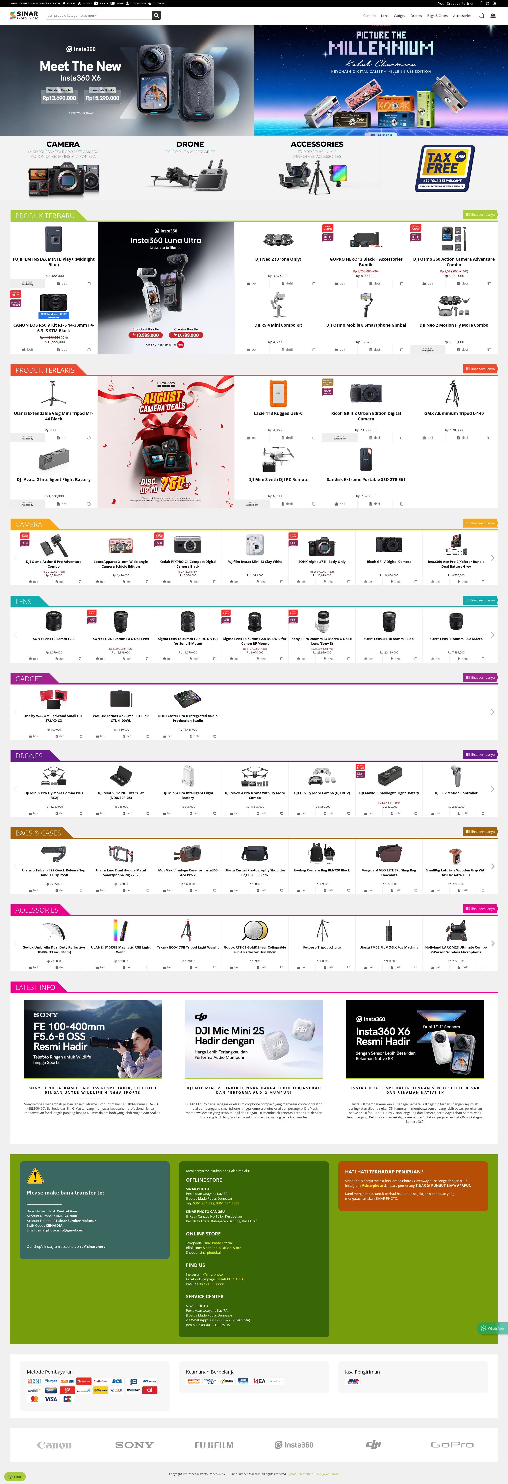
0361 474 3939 (227, 1203)
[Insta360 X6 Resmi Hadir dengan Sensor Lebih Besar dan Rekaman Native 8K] (415, 1039)
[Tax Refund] (444, 168)
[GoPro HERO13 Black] (166, 442)
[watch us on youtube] (494, 3)
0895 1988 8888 (211, 1283)
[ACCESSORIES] (317, 168)
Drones (416, 15)
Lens (384, 15)
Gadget (399, 15)
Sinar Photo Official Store (222, 1247)
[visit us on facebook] (480, 3)
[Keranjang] (493, 15)
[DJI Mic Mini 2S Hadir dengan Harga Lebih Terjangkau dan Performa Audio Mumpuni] (254, 1039)
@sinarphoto (213, 1274)
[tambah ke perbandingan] (88, 283)
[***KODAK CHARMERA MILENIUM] (127, 80)
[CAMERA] (63, 168)
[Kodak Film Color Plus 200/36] (190, 168)
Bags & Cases (437, 15)
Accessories (462, 15)
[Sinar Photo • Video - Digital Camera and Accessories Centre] (30, 15)
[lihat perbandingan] (481, 15)
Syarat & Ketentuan (300, 1474)
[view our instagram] (487, 3)
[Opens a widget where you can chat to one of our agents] (15, 1477)
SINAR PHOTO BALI (231, 1279)
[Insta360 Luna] (166, 288)
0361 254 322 (203, 1203)
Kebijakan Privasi (328, 1474)
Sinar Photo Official (218, 1242)
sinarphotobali (210, 1252)
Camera (369, 15)
